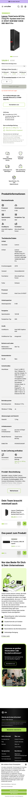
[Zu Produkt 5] (16, 56)
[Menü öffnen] (2, 6)
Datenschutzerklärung (7, 725)
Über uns (17, 744)
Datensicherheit (6, 756)
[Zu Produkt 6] (17, 56)
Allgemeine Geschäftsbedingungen (20, 754)
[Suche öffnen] (18, 6)
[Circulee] (7, 6)
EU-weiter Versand (15, 1)
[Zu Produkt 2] (13, 56)
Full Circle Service (6, 759)
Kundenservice (5, 739)
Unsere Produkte (19, 739)
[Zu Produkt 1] (11, 56)
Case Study (18, 746)
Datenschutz (18, 758)
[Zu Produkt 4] (15, 56)
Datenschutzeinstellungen (20, 761)
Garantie (4, 754)
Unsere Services (19, 741)
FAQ (3, 741)
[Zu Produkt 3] (14, 56)
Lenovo (5, 16)
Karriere (4, 744)
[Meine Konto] (25, 6)
